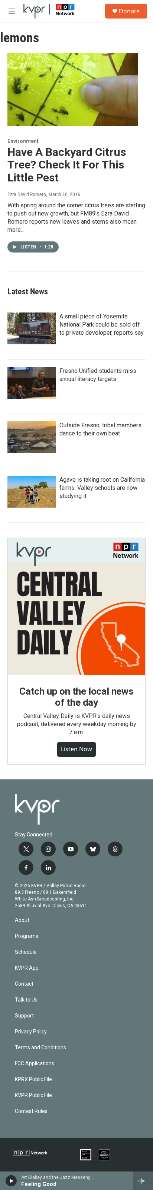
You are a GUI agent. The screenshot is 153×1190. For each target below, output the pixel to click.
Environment (23, 141)
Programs (26, 936)
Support (24, 1016)
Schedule (26, 952)
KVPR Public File (33, 1095)
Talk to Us (26, 1000)
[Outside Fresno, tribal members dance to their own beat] (31, 437)
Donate (129, 11)
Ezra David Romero (26, 194)
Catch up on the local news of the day (76, 697)
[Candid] (85, 1154)
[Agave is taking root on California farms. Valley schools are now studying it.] (31, 492)
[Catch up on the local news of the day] (76, 606)
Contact (24, 984)
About (22, 920)
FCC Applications (34, 1063)
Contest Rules (31, 1111)
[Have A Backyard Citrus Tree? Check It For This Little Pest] (72, 89)
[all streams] (143, 1180)
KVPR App (27, 968)
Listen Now (76, 749)
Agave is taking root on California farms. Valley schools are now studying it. (102, 487)
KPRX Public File (33, 1079)
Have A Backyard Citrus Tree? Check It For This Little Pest (66, 165)
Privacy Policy (31, 1031)
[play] (11, 1180)
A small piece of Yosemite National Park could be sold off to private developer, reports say (101, 324)
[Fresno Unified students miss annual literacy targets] (31, 383)
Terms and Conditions (40, 1047)
